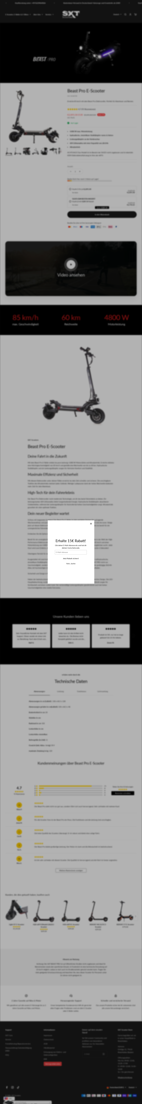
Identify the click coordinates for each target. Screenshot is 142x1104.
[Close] (91, 523)
